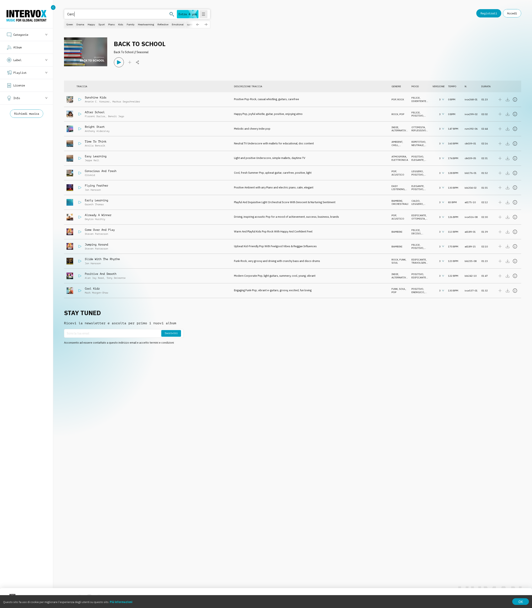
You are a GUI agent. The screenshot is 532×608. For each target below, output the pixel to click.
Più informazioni (121, 602)
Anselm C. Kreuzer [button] (97, 101)
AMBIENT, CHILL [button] (397, 143)
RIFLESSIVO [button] (418, 130)
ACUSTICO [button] (398, 174)
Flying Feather (96, 185)
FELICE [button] (415, 97)
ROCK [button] (400, 99)
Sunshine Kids (95, 97)
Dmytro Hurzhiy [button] (95, 219)
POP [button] (394, 99)
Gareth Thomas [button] (94, 204)
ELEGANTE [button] (417, 159)
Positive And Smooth (100, 273)
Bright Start (95, 126)
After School (95, 112)
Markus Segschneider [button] (126, 101)
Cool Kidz (92, 288)
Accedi (512, 13)
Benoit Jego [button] (116, 116)
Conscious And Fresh (100, 171)
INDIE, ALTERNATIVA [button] (400, 129)
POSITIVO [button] (417, 115)
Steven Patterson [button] (96, 233)
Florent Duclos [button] (95, 116)
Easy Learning (95, 156)
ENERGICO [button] (417, 292)
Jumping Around (96, 244)
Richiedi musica (26, 113)
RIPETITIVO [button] (418, 141)
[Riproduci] (119, 62)
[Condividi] (137, 62)
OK (520, 602)
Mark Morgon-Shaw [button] (96, 292)
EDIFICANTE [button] (418, 215)
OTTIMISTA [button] (418, 127)
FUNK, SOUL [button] (398, 288)
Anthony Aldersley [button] (97, 131)
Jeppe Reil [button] (92, 160)
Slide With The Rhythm (102, 259)
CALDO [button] (415, 200)
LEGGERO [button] (417, 171)
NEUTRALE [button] (417, 145)
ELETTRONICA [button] (400, 159)
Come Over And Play (100, 229)
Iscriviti (171, 333)
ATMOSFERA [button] (399, 156)
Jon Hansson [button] (93, 189)
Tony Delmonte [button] (116, 277)
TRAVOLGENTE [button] (420, 262)
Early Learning (96, 200)
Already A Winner (98, 215)
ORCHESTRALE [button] (400, 203)
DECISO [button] (416, 233)
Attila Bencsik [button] (95, 145)
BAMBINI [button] (397, 200)
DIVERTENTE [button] (418, 101)
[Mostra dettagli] (515, 99)
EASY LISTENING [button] (398, 187)
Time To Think (95, 141)
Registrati (488, 13)
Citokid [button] (90, 175)
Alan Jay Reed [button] (94, 277)
